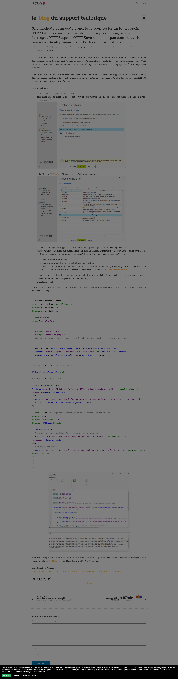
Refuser (17, 675)
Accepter (6, 675)
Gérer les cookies (30, 675)
